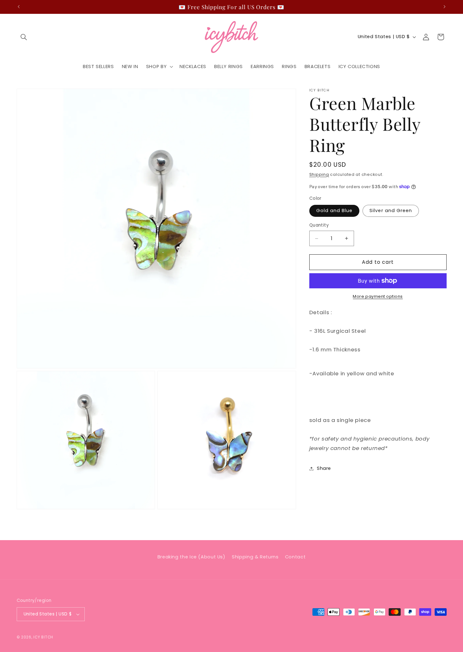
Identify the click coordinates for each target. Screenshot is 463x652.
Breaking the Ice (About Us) (191, 557)
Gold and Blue (334, 210)
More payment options (378, 296)
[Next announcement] (444, 6)
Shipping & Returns (255, 557)
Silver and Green (390, 210)
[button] (24, 37)
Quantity (319, 225)
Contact (295, 557)
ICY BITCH (43, 637)
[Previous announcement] (19, 6)
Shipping (319, 174)
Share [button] (324, 468)
